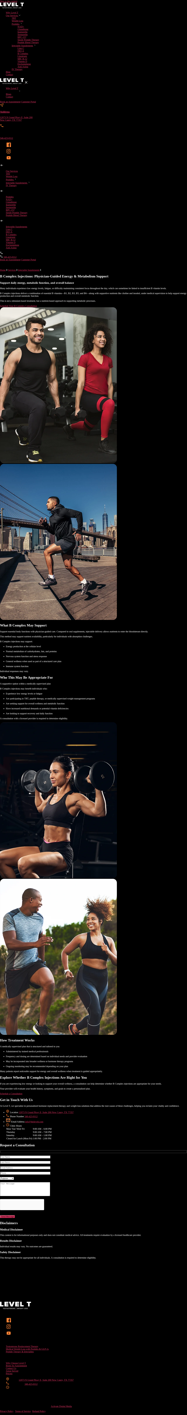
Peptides (15, 24)
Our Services (12, 15)
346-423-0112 (6, 138)
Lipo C (21, 48)
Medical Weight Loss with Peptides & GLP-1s (27, 1349)
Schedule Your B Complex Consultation (18, 306)
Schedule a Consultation (11, 1093)
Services (12, 270)
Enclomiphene (24, 64)
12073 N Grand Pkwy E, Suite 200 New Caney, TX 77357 (46, 1112)
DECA (21, 51)
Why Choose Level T (16, 1363)
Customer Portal (28, 102)
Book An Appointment (16, 1365)
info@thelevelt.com (34, 1121)
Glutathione (23, 29)
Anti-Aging (23, 66)
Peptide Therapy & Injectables (20, 1351)
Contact (9, 74)
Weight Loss (17, 21)
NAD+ (21, 26)
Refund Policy (39, 1411)
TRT (14, 18)
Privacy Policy (6, 1411)
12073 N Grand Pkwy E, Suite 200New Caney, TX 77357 (16, 118)
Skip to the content (8, 1)
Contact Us (11, 1368)
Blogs (8, 94)
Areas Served (12, 1371)
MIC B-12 (22, 59)
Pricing (9, 1373)
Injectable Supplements (22, 45)
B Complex (23, 53)
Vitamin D (22, 61)
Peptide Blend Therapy (28, 42)
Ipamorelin (22, 32)
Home (3, 270)
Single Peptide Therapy (28, 40)
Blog (8, 72)
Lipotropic (22, 56)
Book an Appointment (10, 102)
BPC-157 (22, 37)
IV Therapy (17, 69)
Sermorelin (23, 34)
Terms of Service (23, 1411)
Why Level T (12, 12)
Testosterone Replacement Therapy (22, 1346)
